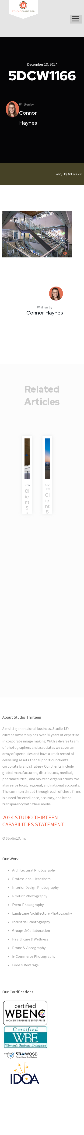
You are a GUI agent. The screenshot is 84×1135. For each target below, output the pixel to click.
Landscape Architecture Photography (42, 913)
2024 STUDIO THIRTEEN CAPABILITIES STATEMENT (33, 821)
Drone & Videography (29, 947)
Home (58, 174)
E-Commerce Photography (33, 956)
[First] (47, 458)
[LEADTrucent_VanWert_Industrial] (27, 458)
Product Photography (29, 896)
